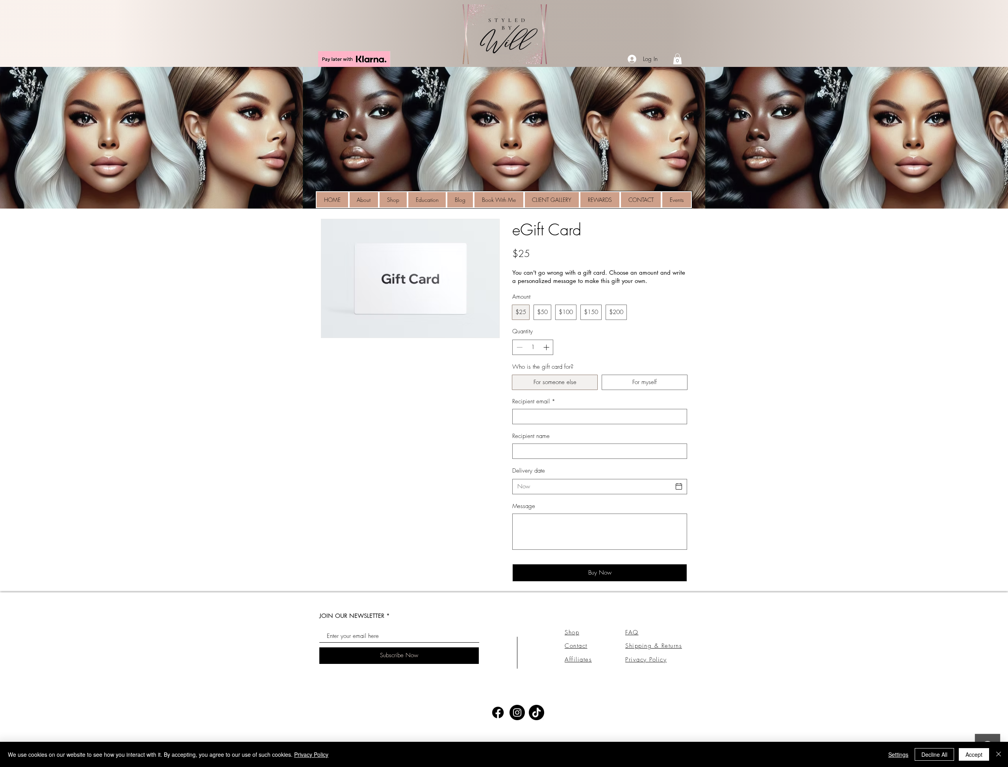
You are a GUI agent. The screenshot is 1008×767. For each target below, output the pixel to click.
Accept (973, 754)
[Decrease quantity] (518, 347)
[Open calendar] (679, 486)
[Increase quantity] (547, 347)
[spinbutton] (533, 347)
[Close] (998, 754)
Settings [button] (898, 754)
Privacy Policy (311, 754)
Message (523, 506)
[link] (677, 59)
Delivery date (528, 471)
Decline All (934, 754)
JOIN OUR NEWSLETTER (351, 616)
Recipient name (531, 436)
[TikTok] (536, 712)
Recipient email (533, 401)
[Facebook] (498, 712)
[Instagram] (517, 712)
